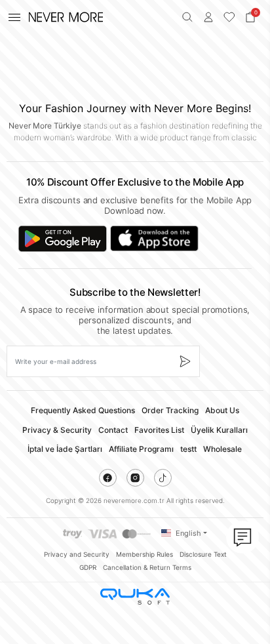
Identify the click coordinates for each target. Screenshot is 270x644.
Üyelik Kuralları (219, 430)
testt (188, 449)
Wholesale (222, 449)
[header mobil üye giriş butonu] (208, 17)
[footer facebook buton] (108, 478)
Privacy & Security (57, 430)
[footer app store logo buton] (154, 239)
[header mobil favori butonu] (229, 17)
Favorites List (159, 430)
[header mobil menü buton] (14, 17)
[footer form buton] (184, 361)
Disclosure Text (203, 554)
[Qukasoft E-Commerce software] (135, 596)
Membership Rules (144, 554)
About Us (222, 410)
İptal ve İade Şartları (65, 449)
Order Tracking (170, 410)
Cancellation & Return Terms (147, 567)
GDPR (87, 567)
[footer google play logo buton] (62, 239)
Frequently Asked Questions (83, 410)
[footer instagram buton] (135, 478)
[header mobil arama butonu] (187, 17)
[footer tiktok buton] (163, 478)
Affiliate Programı (141, 449)
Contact (113, 430)
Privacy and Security (76, 554)
